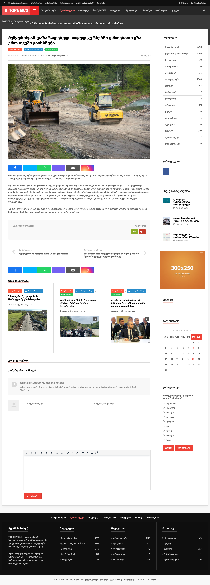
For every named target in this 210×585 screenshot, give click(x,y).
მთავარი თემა (48, 10)
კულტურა (183, 85)
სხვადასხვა (183, 118)
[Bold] (26, 452)
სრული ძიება (66, 3)
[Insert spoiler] (92, 452)
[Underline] (36, 452)
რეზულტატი (183, 448)
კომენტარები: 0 (57, 55)
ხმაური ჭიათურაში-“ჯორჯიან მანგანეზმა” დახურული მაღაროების (78, 303)
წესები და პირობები (18, 3)
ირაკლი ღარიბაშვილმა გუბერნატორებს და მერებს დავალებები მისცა (128, 303)
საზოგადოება (51, 49)
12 (177, 353)
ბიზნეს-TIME (99, 10)
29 (193, 364)
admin (12, 55)
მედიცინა (183, 124)
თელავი (170, 417)
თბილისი (171, 408)
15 (193, 353)
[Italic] (31, 452)
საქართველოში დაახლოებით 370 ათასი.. (186, 235)
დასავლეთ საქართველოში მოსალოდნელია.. (182, 202)
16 (199, 353)
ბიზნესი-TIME (68, 554)
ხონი (169, 431)
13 (183, 353)
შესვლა (184, 3)
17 (166, 359)
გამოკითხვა (183, 98)
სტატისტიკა (36, 3)
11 (172, 353)
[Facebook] (15, 168)
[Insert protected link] (77, 452)
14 (189, 353)
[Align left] (42, 452)
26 (177, 364)
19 (177, 359)
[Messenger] (30, 168)
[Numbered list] (61, 452)
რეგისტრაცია (199, 3)
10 (166, 353)
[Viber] (58, 168)
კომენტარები (51, 3)
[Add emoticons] (67, 452)
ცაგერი (170, 421)
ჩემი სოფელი (67, 10)
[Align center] (46, 452)
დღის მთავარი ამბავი (33, 49)
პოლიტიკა (83, 10)
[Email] (73, 168)
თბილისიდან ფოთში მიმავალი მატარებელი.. (186, 219)
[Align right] (51, 452)
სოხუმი (170, 435)
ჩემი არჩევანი (183, 143)
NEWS (18, 10)
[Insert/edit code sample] (87, 452)
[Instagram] (87, 168)
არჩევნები (115, 10)
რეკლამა (101, 3)
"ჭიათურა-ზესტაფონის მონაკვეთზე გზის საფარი (24, 298)
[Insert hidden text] (96, 452)
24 (166, 364)
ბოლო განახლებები (85, 3)
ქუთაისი (171, 403)
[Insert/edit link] (72, 452)
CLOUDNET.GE (143, 580)
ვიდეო (175, 10)
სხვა (168, 440)
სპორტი (147, 10)
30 (199, 364)
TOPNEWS (7, 21)
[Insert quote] (83, 452)
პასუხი (168, 448)
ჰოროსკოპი (161, 10)
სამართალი (183, 105)
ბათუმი (170, 412)
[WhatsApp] (44, 168)
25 (172, 364)
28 (188, 364)
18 (172, 359)
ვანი (168, 426)
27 (183, 364)
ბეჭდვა (146, 55)
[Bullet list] (57, 452)
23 (199, 359)
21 (189, 359)
